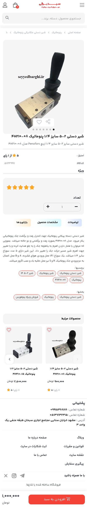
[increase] (48, 207)
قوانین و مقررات (74, 446)
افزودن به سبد (55, 499)
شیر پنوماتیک (46, 273)
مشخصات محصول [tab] (47, 222)
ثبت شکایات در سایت (33, 446)
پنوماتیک (57, 33)
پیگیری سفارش (74, 464)
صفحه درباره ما (37, 437)
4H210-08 (60, 280)
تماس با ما (40, 455)
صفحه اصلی (74, 33)
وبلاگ (80, 437)
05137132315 (59, 415)
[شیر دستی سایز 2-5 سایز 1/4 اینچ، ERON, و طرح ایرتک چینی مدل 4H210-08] (64, 345)
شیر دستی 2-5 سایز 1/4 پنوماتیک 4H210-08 (64, 371)
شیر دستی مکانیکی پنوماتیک (30, 33)
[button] (77, 359)
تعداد (77, 197)
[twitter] (6, 476)
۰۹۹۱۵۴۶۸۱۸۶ (58, 409)
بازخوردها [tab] (21, 222)
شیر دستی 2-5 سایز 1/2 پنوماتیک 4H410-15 (24, 371)
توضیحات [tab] (73, 222)
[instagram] (14, 476)
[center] (7, 18)
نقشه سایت (76, 455)
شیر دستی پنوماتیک (70, 273)
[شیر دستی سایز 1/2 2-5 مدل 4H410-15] (23, 345)
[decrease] (76, 207)
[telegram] (22, 476)
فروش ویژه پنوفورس (27, 297)
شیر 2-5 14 (27, 273)
